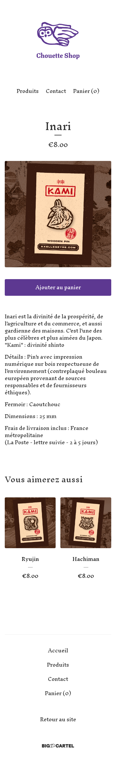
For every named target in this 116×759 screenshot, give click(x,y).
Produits (28, 91)
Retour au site (58, 719)
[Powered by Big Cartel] (58, 745)
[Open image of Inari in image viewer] (58, 214)
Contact (56, 91)
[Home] (58, 41)
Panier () (86, 91)
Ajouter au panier (58, 287)
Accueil (58, 650)
